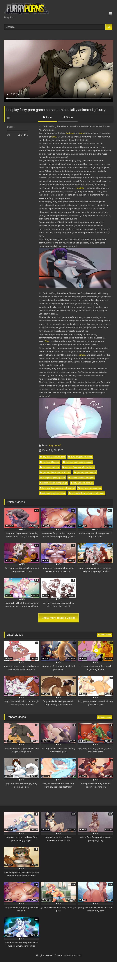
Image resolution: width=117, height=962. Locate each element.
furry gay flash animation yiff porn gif (58, 488)
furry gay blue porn (51, 462)
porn (81, 133)
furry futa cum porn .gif (83, 483)
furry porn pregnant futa (91, 488)
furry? (54, 136)
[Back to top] (107, 953)
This (47, 341)
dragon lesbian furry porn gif (54, 483)
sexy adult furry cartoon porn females (87, 493)
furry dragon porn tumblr (81, 457)
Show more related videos (58, 617)
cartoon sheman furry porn (82, 477)
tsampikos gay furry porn (54, 477)
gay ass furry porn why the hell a (79, 467)
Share (69, 117)
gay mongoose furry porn (54, 457)
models (80, 188)
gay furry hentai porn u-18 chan (56, 472)
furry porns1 (55, 445)
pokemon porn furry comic (53, 493)
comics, (82, 355)
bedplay (70, 133)
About (48, 117)
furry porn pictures (51, 467)
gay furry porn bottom (86, 472)
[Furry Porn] (58, 9)
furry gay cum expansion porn (79, 462)
